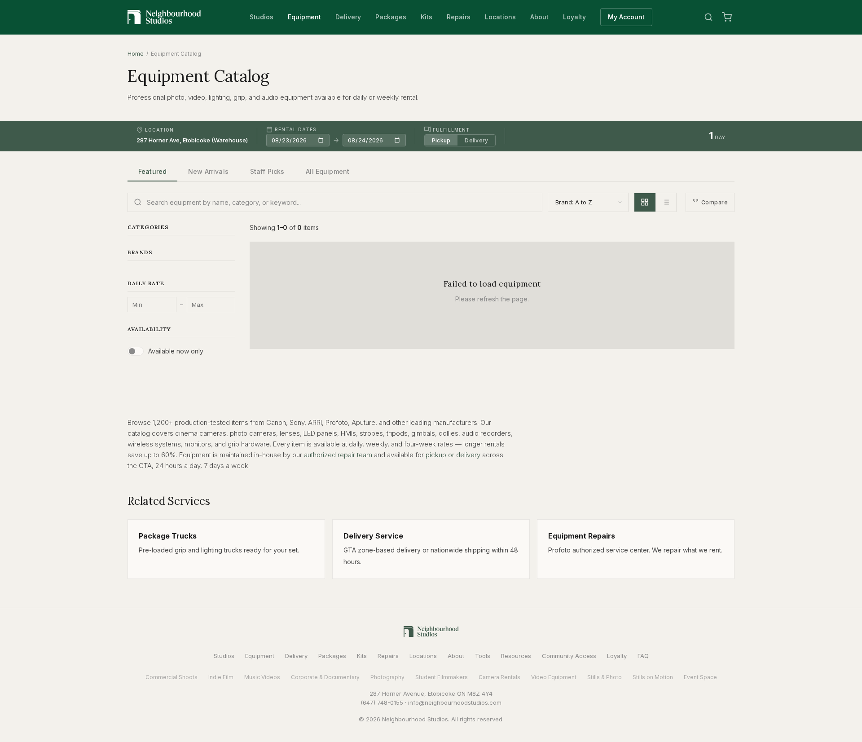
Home (136, 53)
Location (159, 129)
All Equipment (327, 171)
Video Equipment (553, 677)
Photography (387, 677)
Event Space (700, 677)
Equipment (304, 17)
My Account (626, 17)
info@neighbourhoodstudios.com (454, 702)
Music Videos (262, 677)
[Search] (708, 17)
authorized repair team (338, 454)
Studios (261, 17)
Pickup (441, 140)
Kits (426, 17)
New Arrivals (208, 171)
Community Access (569, 655)
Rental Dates (295, 129)
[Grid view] (644, 202)
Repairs (459, 17)
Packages (390, 17)
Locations (500, 17)
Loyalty (574, 17)
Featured (152, 171)
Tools (482, 655)
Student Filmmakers (441, 677)
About (539, 17)
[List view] (665, 202)
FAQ (643, 655)
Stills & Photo (604, 677)
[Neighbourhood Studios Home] (164, 17)
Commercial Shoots (171, 677)
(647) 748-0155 (382, 702)
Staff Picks (267, 171)
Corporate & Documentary (325, 677)
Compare (714, 202)
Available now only (175, 351)
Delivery (348, 17)
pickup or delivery (453, 454)
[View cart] (726, 17)
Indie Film (220, 677)
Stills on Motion (653, 677)
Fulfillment (451, 129)
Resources (516, 655)
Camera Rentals (499, 677)
